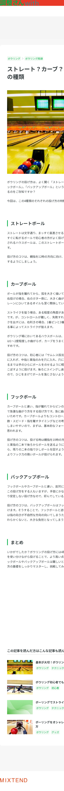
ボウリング (14, 58)
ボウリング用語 (34, 58)
